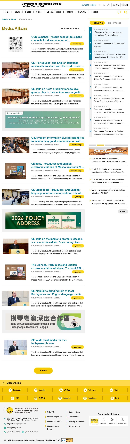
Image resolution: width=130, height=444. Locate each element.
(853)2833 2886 (13, 432)
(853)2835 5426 (31, 432)
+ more (123, 211)
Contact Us (74, 417)
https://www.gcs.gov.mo (16, 424)
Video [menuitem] (39, 12)
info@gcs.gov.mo (14, 428)
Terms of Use (74, 426)
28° (116, 5)
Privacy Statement (77, 421)
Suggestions (74, 412)
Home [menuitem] (7, 12)
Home (5, 19)
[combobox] (72, 29)
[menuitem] (17, 12)
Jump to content (89, 5)
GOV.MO (50, 412)
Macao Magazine (54, 417)
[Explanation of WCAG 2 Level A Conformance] (67, 440)
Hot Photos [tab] (114, 23)
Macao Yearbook (54, 421)
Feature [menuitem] (69, 12)
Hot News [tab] (97, 23)
